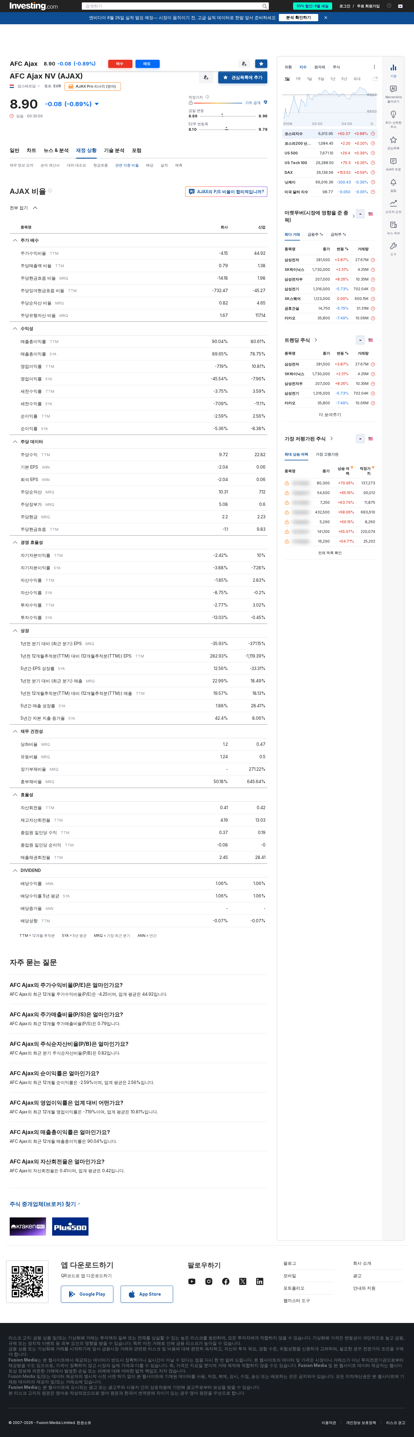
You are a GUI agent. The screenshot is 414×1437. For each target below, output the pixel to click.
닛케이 (290, 182)
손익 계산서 (50, 165)
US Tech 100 (296, 162)
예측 (178, 165)
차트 (31, 150)
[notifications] (389, 5)
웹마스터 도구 (296, 1300)
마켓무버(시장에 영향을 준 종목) (316, 216)
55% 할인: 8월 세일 (313, 6)
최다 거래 (292, 234)
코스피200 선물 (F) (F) (303, 143)
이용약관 (329, 1422)
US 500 (291, 153)
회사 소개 (362, 1263)
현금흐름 (100, 165)
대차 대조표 (76, 165)
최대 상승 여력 (296, 454)
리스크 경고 (395, 1422)
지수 (303, 67)
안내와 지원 (364, 1288)
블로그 (289, 1263)
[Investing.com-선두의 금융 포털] (34, 6)
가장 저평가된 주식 (305, 439)
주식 (336, 67)
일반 (14, 150)
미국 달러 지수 (296, 192)
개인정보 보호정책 (361, 1422)
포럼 (137, 150)
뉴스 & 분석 (56, 150)
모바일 (289, 1275)
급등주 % (315, 234)
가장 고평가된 (327, 454)
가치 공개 (253, 102)
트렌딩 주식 (297, 340)
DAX (289, 172)
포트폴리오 (294, 1288)
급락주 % (338, 234)
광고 (357, 1275)
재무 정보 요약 (21, 165)
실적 (164, 165)
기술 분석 (114, 150)
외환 (288, 67)
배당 (149, 165)
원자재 (319, 67)
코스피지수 (294, 133)
